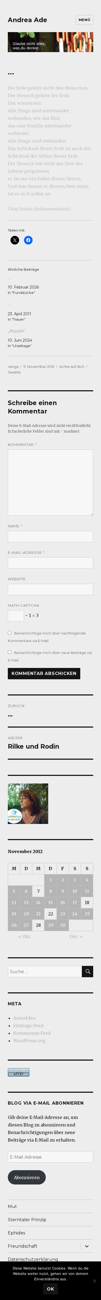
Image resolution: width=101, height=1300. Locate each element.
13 (26, 902)
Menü (84, 20)
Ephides (16, 1232)
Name (15, 526)
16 (62, 902)
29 (50, 925)
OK (50, 1289)
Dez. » (76, 936)
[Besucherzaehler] (50, 1072)
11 (87, 891)
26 (14, 925)
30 (62, 925)
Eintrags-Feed (28, 1025)
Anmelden (24, 1018)
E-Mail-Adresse (26, 552)
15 (50, 902)
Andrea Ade (27, 20)
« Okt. (24, 936)
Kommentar (22, 444)
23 (62, 914)
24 (75, 914)
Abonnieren (27, 1177)
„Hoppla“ (16, 331)
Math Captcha (23, 605)
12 (14, 902)
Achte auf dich (71, 366)
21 (38, 914)
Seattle (14, 372)
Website (17, 579)
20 (26, 914)
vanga (13, 366)
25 (87, 914)
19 (14, 914)
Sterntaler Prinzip (27, 1219)
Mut (12, 1206)
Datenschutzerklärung (33, 1259)
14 (38, 902)
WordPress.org (29, 1040)
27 (26, 925)
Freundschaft (22, 1246)
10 (74, 891)
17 (74, 902)
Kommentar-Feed (32, 1033)
